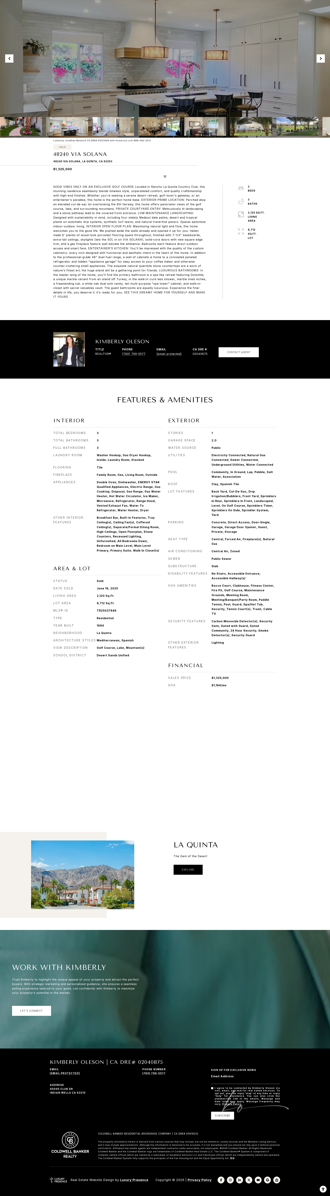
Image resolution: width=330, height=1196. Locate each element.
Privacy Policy (231, 1104)
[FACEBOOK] (221, 1180)
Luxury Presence (134, 1180)
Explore (188, 869)
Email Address (222, 1076)
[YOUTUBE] (258, 1180)
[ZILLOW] (276, 1180)
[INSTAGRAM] (230, 1180)
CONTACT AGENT (239, 352)
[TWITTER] (248, 1180)
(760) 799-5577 (134, 354)
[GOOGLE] (267, 1180)
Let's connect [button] (31, 1010)
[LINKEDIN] (239, 1180)
